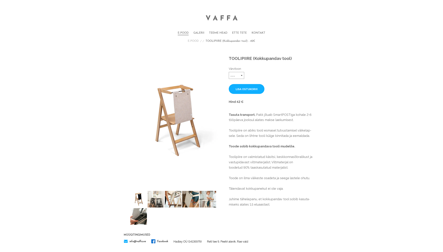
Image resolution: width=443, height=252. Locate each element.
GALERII (198, 33)
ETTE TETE (239, 33)
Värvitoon (235, 68)
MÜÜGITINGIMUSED (137, 235)
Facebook (162, 241)
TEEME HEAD (218, 33)
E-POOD (183, 33)
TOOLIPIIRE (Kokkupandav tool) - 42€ (230, 41)
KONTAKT (258, 33)
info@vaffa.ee (137, 241)
